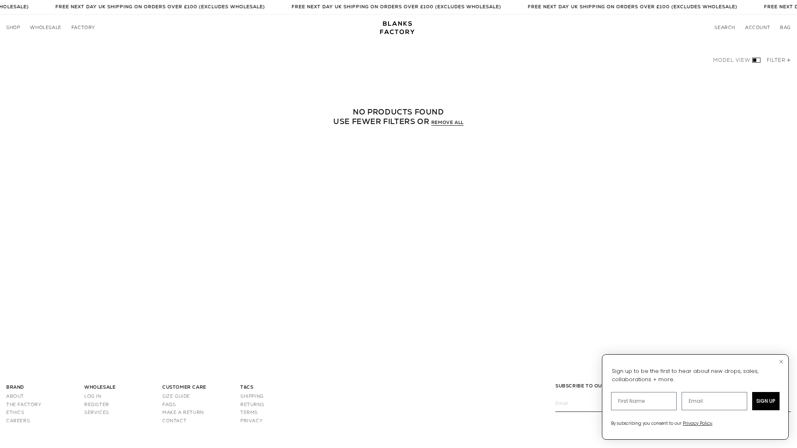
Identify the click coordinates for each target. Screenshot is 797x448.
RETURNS (252, 404)
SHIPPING (252, 396)
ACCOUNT (757, 27)
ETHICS (15, 412)
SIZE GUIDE (176, 396)
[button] (13, 28)
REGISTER (96, 404)
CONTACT (174, 421)
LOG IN (92, 396)
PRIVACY (251, 421)
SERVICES (96, 412)
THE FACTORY (24, 404)
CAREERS (18, 421)
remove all (447, 122)
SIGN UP (765, 400)
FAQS (169, 404)
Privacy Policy (697, 423)
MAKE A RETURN (183, 412)
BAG (785, 27)
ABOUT (15, 396)
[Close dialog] (781, 362)
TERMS (249, 412)
